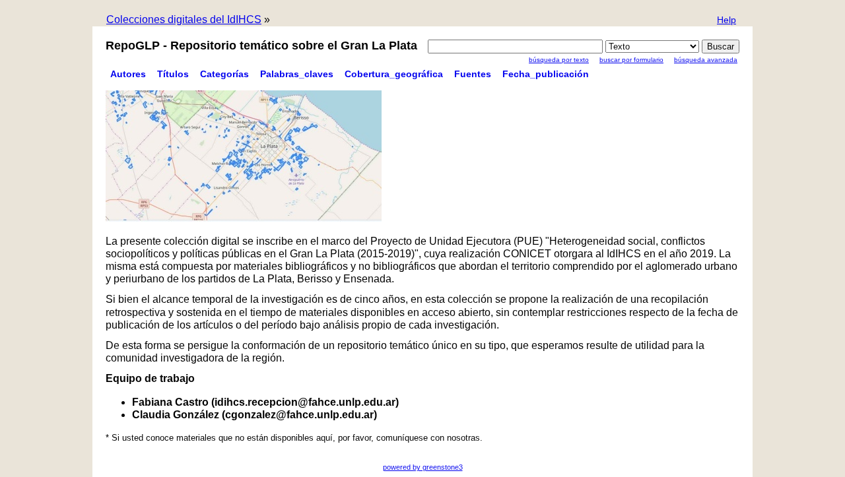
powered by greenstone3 (423, 467)
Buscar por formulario (631, 59)
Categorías (224, 74)
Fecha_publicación (545, 74)
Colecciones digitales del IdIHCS (183, 19)
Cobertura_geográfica (394, 74)
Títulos (173, 74)
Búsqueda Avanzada (705, 59)
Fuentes (472, 74)
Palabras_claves (296, 74)
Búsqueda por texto (559, 59)
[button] (726, 21)
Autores (128, 74)
